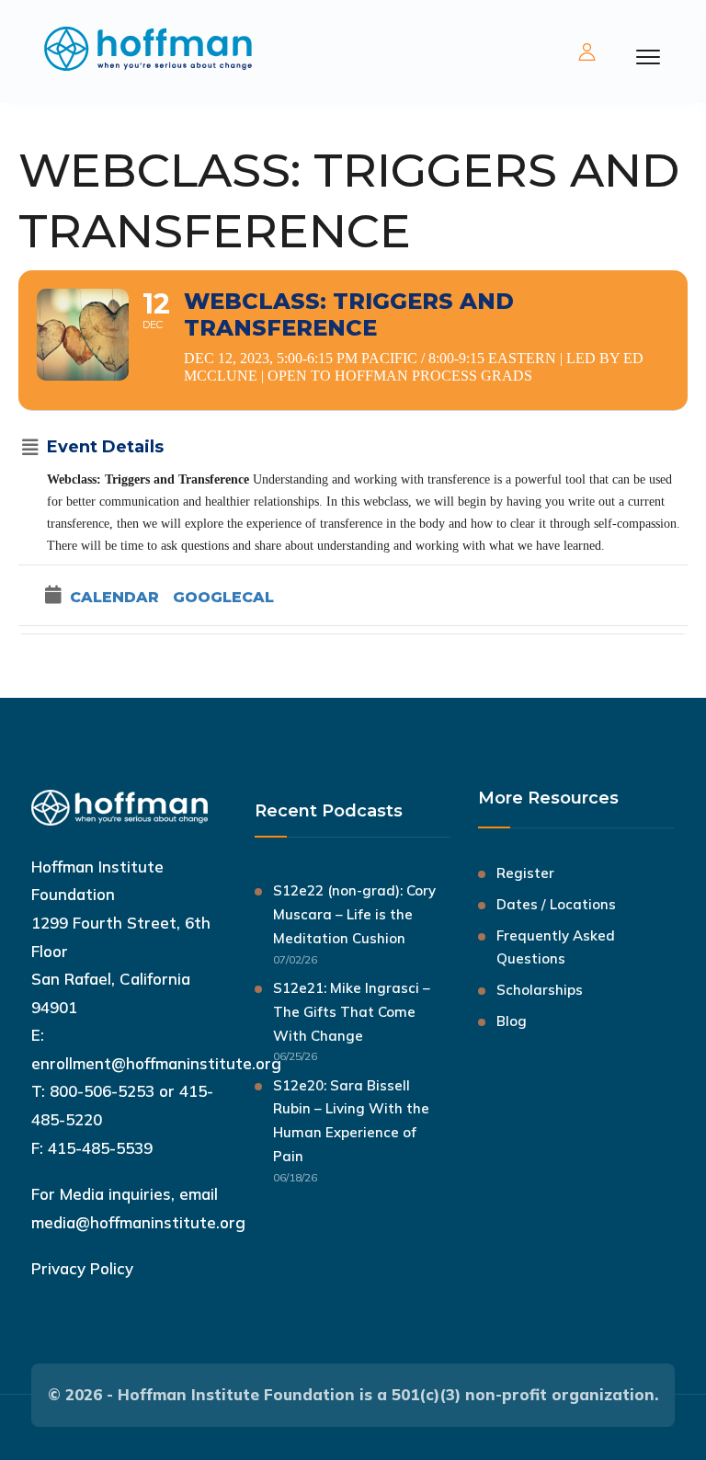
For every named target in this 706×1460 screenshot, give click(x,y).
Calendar (114, 597)
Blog (511, 1021)
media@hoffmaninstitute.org (138, 1222)
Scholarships (539, 989)
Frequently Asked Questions (555, 947)
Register (525, 873)
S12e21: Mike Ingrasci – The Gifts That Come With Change (351, 1011)
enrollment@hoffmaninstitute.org (156, 1063)
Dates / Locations (556, 904)
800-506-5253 (102, 1091)
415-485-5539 (100, 1148)
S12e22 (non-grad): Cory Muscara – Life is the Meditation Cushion (354, 914)
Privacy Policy (82, 1268)
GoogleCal (223, 597)
